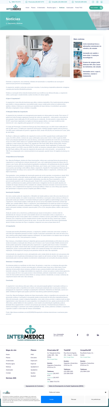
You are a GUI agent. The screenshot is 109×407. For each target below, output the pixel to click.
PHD (32, 354)
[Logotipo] (25, 335)
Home (27, 7)
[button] (105, 392)
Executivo (34, 357)
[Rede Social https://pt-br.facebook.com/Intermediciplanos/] (93, 1)
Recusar (73, 399)
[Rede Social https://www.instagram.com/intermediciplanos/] (97, 1)
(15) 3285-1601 (68, 371)
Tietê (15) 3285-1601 (81, 2)
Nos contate (94, 7)
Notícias (62, 7)
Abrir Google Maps (52, 359)
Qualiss (33, 373)
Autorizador (69, 7)
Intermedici (12, 23)
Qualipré (33, 376)
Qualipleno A (35, 367)
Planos (33, 7)
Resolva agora (51, 7)
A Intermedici (41, 7)
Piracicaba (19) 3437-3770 (36, 2)
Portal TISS (78, 7)
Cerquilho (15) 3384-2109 (59, 2)
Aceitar (51, 399)
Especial (33, 363)
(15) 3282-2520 (68, 373)
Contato (8, 373)
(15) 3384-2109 (85, 371)
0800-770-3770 (16, 2)
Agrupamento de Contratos (34, 386)
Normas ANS (11, 378)
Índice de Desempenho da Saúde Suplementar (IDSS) (66, 386)
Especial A (34, 360)
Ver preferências (95, 399)
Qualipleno (34, 370)
